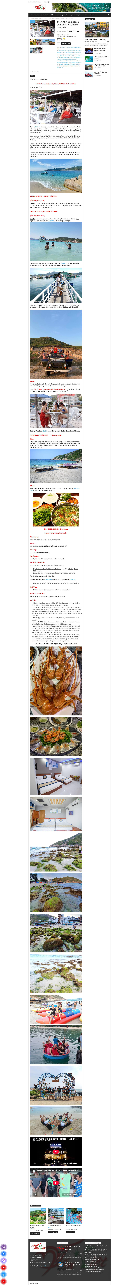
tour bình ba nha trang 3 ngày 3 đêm (72, 64)
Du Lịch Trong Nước (47, 15)
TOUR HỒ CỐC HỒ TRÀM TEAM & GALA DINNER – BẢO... (100, 50)
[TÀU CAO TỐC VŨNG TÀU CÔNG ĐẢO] (89, 74)
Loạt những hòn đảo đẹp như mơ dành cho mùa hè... (101, 65)
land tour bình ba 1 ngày (64, 50)
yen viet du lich (70, 1252)
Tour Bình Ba (74, 47)
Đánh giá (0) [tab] (36, 72)
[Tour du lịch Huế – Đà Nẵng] (97, 29)
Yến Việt (91, 15)
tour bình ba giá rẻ (67, 62)
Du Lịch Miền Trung (39, 18)
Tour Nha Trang (48, 18)
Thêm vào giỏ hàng (66, 43)
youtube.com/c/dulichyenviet (97, 1273)
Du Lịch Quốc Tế (62, 15)
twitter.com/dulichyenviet (95, 1271)
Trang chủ (34, 15)
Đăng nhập (46, 2)
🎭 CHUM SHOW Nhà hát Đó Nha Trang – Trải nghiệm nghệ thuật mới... (73, 1264)
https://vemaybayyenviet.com (92, 1259)
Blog (85, 15)
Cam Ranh (48, 579)
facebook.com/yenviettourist (97, 1269)
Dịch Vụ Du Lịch (75, 15)
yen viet (87, 41)
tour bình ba (76, 52)
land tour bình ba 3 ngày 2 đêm (66, 52)
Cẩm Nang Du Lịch (89, 36)
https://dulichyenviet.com (96, 1268)
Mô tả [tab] (31, 72)
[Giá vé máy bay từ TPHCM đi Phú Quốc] (89, 59)
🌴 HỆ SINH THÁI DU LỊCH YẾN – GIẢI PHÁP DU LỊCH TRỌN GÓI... (72, 1248)
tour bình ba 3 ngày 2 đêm (70, 57)
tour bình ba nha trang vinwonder (64, 66)
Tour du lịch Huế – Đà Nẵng (95, 39)
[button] (108, 15)
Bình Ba (37, 127)
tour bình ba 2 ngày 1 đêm (69, 54)
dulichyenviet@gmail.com (45, 1266)
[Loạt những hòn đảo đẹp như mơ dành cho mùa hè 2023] (89, 67)
